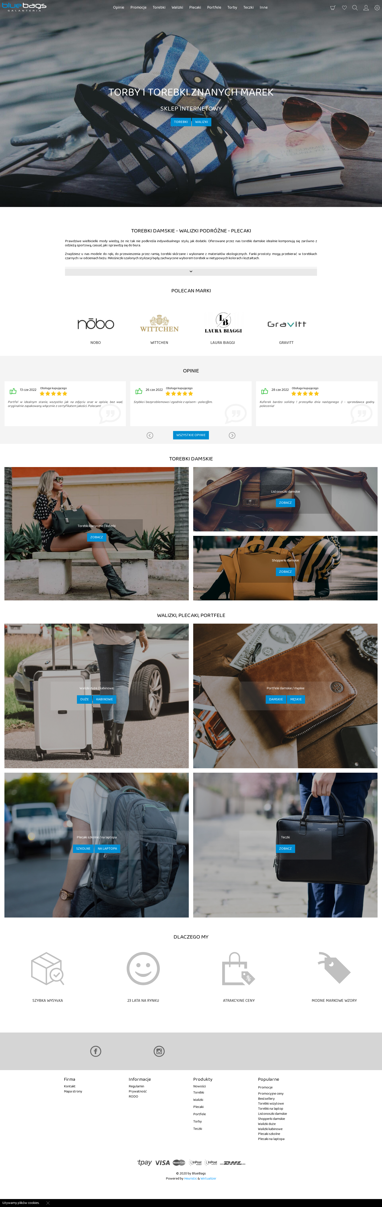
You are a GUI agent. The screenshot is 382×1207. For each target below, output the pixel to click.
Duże (84, 699)
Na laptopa (107, 848)
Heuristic (190, 1178)
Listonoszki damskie (272, 1114)
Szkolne (83, 848)
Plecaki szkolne (269, 1134)
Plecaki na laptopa (271, 1139)
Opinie (118, 7)
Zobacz (96, 537)
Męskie (296, 699)
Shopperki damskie (271, 1119)
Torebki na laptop (270, 1108)
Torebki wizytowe (271, 1103)
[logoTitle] (27, 7)
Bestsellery (266, 1099)
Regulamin (136, 1086)
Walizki (177, 7)
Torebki (159, 7)
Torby (232, 7)
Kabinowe (104, 699)
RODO (133, 1096)
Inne (264, 7)
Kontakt (70, 1086)
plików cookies (28, 1203)
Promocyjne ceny (271, 1093)
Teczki (248, 7)
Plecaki (195, 7)
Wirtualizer (208, 1178)
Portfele (214, 7)
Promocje (138, 7)
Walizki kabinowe (270, 1129)
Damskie (276, 699)
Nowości (199, 1086)
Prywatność (138, 1091)
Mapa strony (73, 1091)
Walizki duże (267, 1124)
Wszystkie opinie (191, 435)
